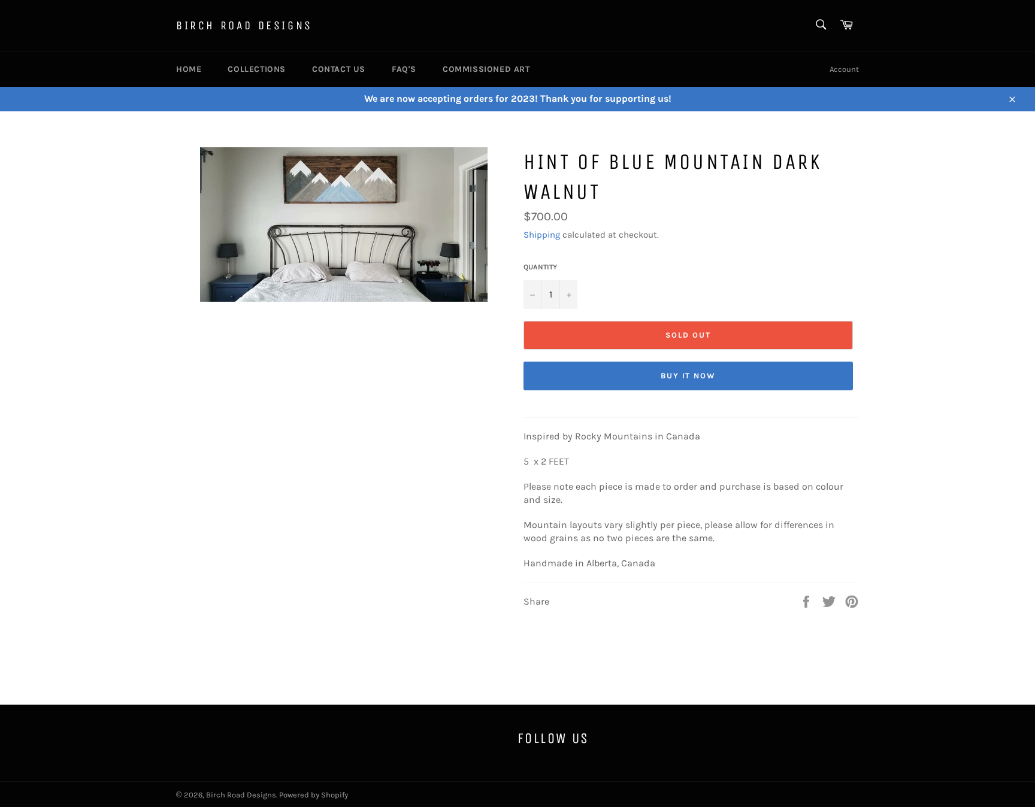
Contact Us (338, 69)
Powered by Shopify (313, 794)
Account (844, 69)
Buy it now (688, 375)
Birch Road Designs (244, 25)
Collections (257, 69)
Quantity (540, 267)
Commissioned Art (486, 69)
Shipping (541, 234)
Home (188, 69)
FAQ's (404, 69)
